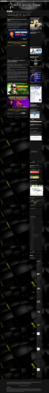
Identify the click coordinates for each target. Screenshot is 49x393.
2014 (31, 244)
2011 (31, 247)
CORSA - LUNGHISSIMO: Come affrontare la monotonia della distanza (16, 61)
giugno (32, 232)
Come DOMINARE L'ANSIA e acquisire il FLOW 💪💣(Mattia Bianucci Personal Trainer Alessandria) (39, 290)
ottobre (32, 228)
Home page (17, 116)
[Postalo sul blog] (22, 45)
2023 (31, 221)
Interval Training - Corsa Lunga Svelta (39, 361)
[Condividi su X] (23, 45)
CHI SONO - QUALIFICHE (11, 14)
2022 (31, 222)
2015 (31, 243)
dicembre (33, 226)
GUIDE (20, 15)
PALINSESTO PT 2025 (18, 14)
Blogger (28, 385)
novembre (33, 227)
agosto (32, 230)
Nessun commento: (17, 45)
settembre (33, 229)
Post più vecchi (26, 116)
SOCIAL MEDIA (25, 15)
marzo (32, 233)
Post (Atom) (18, 118)
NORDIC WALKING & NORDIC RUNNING (13, 15)
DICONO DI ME (28, 14)
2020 (31, 224)
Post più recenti (9, 116)
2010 (31, 248)
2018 (31, 240)
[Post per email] (20, 45)
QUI (21, 43)
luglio (32, 231)
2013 (31, 245)
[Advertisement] (17, 52)
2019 (31, 225)
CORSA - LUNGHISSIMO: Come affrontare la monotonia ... (35, 236)
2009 (31, 249)
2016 (31, 242)
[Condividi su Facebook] (24, 45)
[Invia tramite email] (22, 45)
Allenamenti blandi (41, 324)
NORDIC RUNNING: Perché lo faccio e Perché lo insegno (35, 234)
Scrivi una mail (32, 107)
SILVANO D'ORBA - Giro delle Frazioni (35, 132)
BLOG (23, 14)
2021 (31, 223)
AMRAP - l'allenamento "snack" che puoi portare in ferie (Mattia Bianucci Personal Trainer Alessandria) (39, 313)
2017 (31, 241)
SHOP (29, 15)
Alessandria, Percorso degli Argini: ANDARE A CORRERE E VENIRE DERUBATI (39, 264)
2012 (31, 246)
